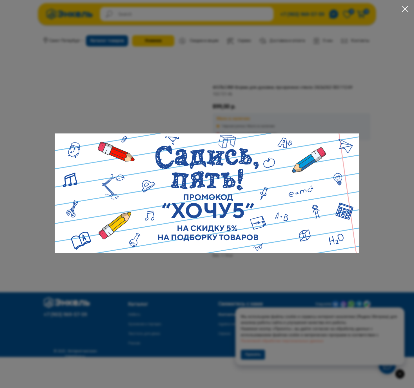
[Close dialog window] (405, 9)
